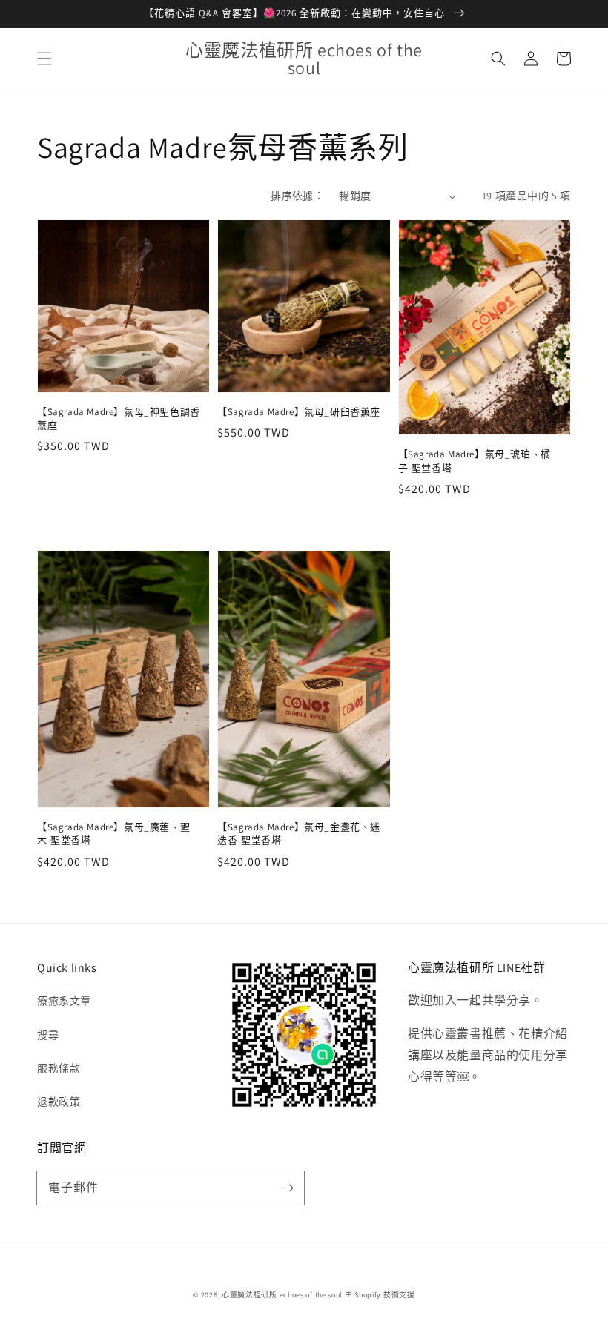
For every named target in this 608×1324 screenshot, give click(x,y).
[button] (44, 58)
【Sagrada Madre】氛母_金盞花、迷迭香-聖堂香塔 (298, 834)
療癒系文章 (64, 1000)
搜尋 (48, 1035)
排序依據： (297, 195)
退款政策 (58, 1101)
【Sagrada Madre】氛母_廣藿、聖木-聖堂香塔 (113, 834)
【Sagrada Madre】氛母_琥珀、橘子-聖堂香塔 (474, 461)
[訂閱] (287, 1187)
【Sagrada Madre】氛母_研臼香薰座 (298, 412)
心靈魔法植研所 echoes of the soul (282, 1295)
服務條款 (58, 1068)
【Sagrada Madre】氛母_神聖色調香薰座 (118, 418)
